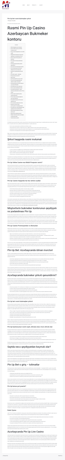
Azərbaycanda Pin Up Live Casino (16, 78)
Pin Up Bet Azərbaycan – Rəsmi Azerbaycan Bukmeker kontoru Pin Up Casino (17, 91)
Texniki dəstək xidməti (15, 117)
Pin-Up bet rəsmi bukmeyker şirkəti (17, 66)
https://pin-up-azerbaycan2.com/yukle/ (30, 205)
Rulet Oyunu (13, 77)
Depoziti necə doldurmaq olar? (16, 113)
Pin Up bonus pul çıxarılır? (15, 75)
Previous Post (5, 455)
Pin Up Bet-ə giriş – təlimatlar (16, 74)
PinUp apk (10, 20)
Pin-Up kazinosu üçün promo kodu (17, 102)
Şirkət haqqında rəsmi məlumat (16, 47)
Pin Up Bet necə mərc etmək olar (16, 86)
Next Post (60, 455)
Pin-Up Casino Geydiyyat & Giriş (16, 87)
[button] (36, 5)
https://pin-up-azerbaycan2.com (19, 171)
